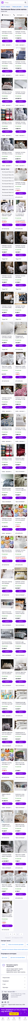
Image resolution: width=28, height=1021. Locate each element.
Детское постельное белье (18, 957)
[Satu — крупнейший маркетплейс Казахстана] (2, 2)
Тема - (8, 991)
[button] (7, 41)
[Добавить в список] (11, 27)
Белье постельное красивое (15, 944)
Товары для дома (16, 6)
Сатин (3, 944)
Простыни (4, 957)
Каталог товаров (5, 6)
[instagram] (8, 1002)
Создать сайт (14, 1014)
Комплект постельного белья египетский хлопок (15, 949)
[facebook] (5, 1002)
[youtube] (2, 1002)
